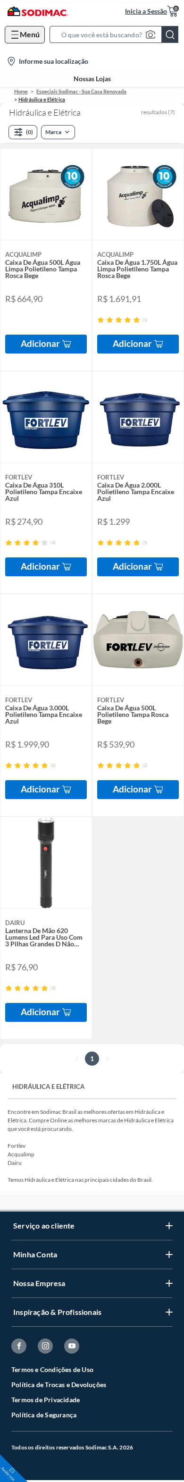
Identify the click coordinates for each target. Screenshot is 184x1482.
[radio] (100, 319)
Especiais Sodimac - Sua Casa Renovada (81, 91)
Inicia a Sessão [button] (146, 11)
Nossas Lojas (92, 79)
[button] (117, 34)
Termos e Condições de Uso (52, 1369)
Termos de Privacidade (45, 1400)
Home (21, 91)
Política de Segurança (43, 1415)
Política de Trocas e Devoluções (58, 1385)
